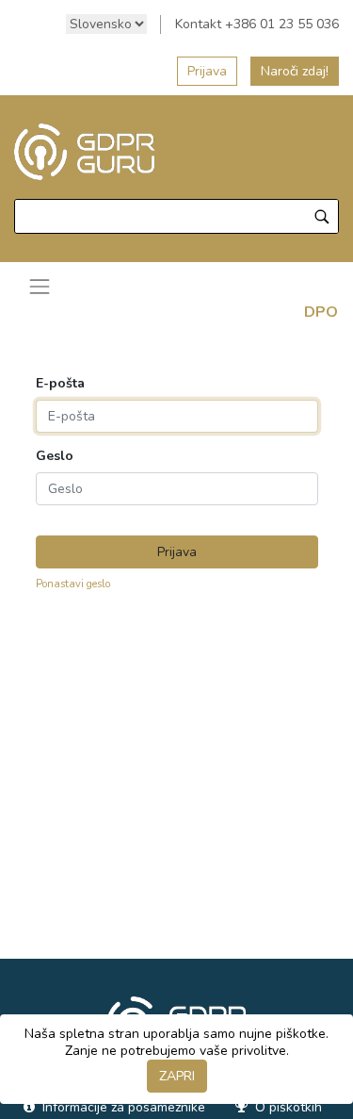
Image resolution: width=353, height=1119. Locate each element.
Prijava (207, 71)
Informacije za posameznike (122, 1107)
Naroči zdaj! (295, 71)
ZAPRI (177, 1076)
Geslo (54, 456)
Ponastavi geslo (73, 584)
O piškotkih (286, 1107)
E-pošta (60, 383)
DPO (321, 312)
